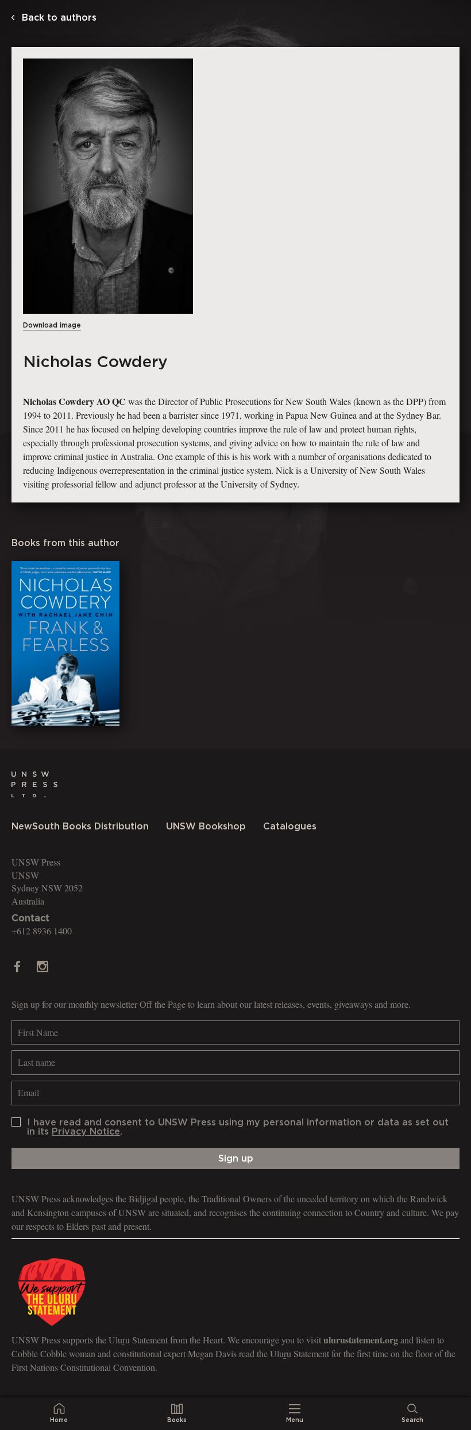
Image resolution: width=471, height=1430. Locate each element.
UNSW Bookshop (206, 826)
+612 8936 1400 (41, 931)
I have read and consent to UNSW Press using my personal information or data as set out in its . (238, 1127)
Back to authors (57, 17)
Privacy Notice (86, 1131)
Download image (52, 325)
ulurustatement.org (360, 1339)
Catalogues (289, 826)
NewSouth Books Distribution (80, 826)
